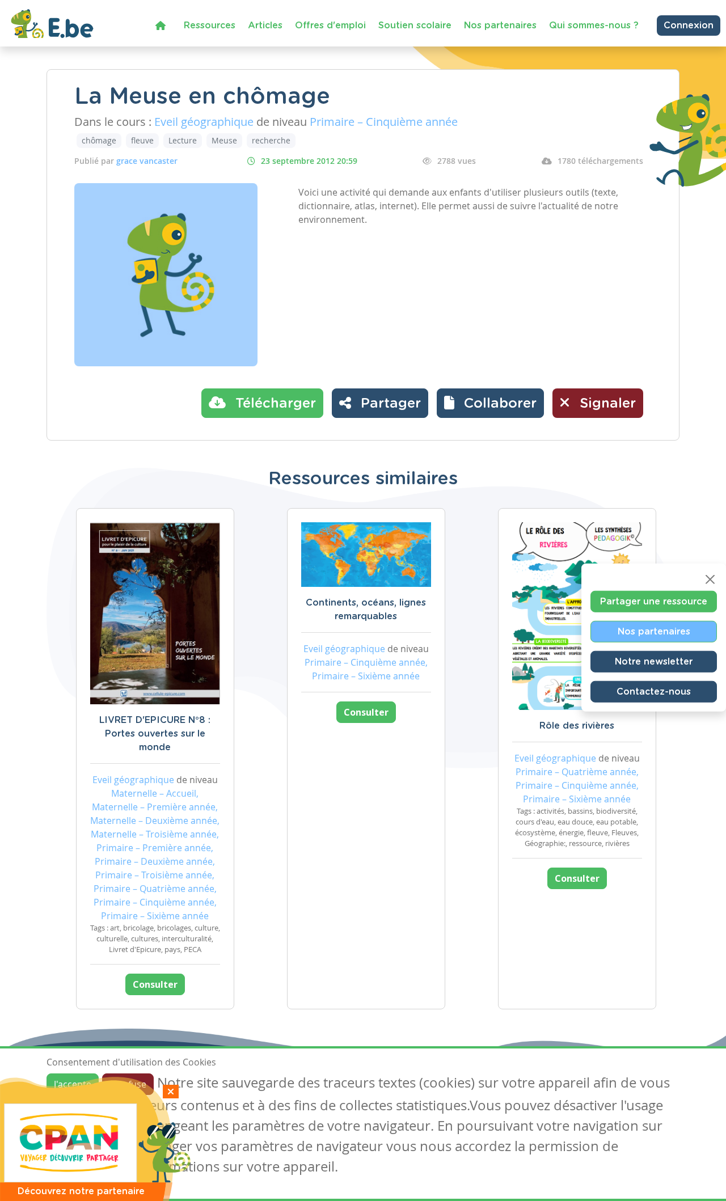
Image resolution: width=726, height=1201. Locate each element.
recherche (271, 140)
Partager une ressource (653, 601)
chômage (99, 140)
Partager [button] (389, 404)
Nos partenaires (500, 25)
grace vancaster (147, 160)
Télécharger (273, 404)
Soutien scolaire (414, 25)
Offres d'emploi (330, 25)
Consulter (155, 984)
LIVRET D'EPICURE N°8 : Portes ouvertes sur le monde (154, 734)
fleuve (142, 140)
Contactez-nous (654, 691)
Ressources (209, 25)
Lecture (182, 140)
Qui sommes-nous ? (594, 25)
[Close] (710, 579)
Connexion (689, 25)
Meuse (224, 140)
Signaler (606, 404)
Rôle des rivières (576, 725)
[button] (490, 403)
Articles (265, 25)
